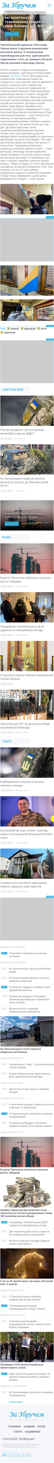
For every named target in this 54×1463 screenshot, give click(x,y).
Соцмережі (32, 1431)
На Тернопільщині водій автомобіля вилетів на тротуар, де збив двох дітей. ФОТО (24, 482)
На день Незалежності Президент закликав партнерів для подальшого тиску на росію (29, 999)
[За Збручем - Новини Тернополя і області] (19, 5)
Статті (18, 1431)
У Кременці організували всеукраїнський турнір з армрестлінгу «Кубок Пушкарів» (29, 1324)
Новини (29, 1426)
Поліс (42, 1426)
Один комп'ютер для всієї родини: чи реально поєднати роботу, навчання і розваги (29, 1376)
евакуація (30, 328)
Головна (14, 1426)
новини (14, 328)
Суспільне (15, 76)
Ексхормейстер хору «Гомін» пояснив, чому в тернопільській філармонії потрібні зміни (26, 834)
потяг (44, 328)
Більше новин (16, 1402)
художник (9, 332)
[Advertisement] (27, 240)
